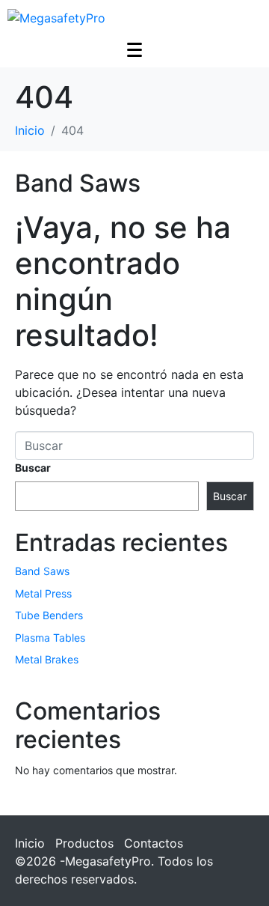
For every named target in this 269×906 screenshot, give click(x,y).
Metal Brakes (46, 659)
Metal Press (43, 593)
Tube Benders (49, 615)
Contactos (153, 843)
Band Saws (77, 183)
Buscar (33, 467)
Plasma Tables (50, 637)
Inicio (30, 843)
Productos (84, 843)
